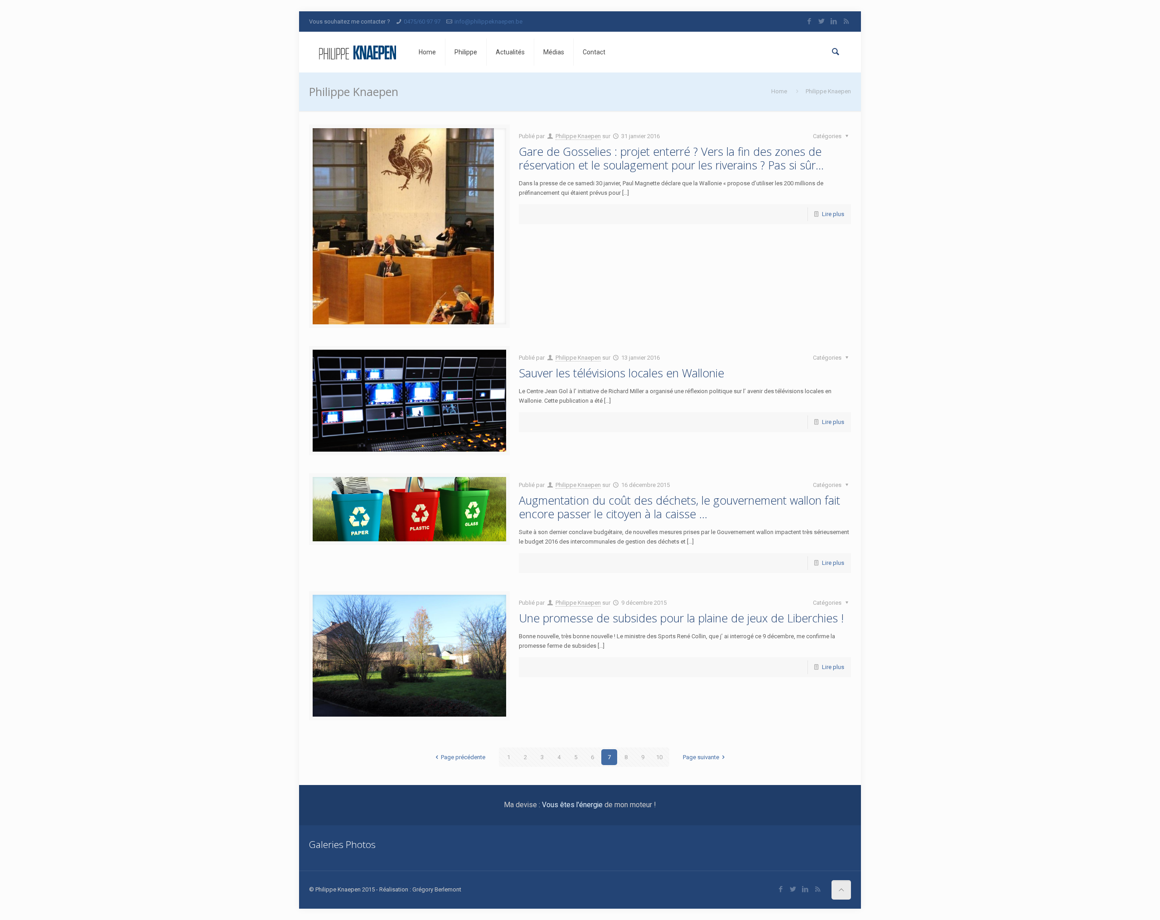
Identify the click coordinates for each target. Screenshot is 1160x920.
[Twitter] (821, 21)
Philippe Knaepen (578, 136)
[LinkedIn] (834, 21)
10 (659, 757)
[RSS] (846, 21)
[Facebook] (809, 21)
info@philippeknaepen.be (488, 21)
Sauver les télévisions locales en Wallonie (621, 373)
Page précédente (463, 757)
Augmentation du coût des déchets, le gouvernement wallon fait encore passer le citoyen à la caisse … (679, 506)
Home (779, 91)
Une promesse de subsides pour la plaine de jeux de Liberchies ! (681, 618)
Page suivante (701, 757)
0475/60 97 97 (422, 21)
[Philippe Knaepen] (357, 52)
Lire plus (833, 214)
